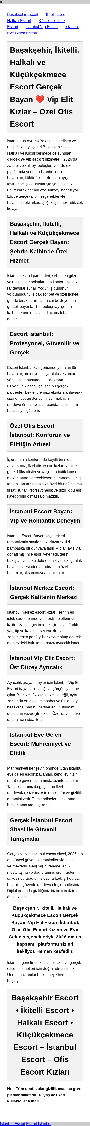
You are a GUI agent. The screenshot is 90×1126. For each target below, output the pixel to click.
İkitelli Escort (56, 15)
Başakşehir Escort (22, 15)
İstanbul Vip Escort (42, 27)
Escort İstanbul (38, 1124)
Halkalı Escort (19, 21)
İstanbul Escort (12, 1124)
